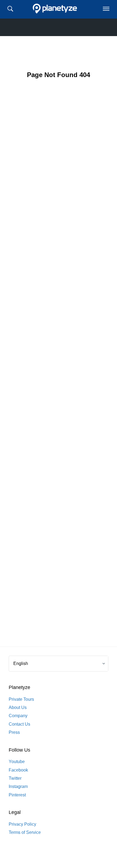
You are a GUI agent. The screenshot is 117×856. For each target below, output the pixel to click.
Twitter (15, 778)
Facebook (18, 770)
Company (18, 715)
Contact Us (19, 724)
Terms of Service (25, 832)
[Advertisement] (58, 371)
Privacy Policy (22, 824)
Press (14, 732)
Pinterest (17, 795)
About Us (18, 707)
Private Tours (21, 699)
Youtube (17, 761)
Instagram (18, 786)
